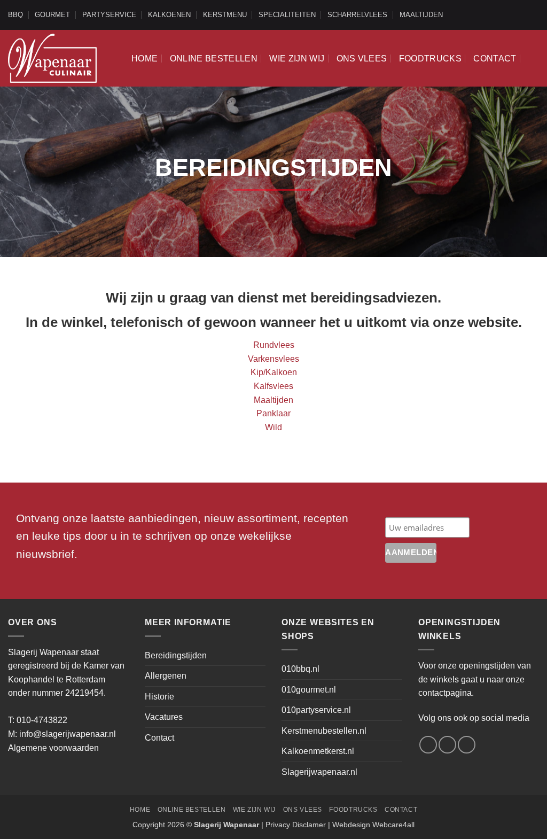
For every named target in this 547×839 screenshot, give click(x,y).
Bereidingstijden (176, 655)
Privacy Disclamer (295, 824)
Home (144, 58)
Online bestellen (213, 58)
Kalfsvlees (273, 386)
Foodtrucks (430, 58)
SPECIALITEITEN (287, 15)
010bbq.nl (300, 668)
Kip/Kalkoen (274, 372)
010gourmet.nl (309, 689)
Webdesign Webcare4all (373, 824)
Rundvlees (273, 344)
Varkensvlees (273, 358)
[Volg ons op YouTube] (533, 15)
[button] (533, 58)
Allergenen (165, 675)
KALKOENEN (169, 15)
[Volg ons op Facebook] (513, 15)
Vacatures (164, 716)
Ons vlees (362, 58)
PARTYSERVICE (109, 15)
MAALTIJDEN (421, 15)
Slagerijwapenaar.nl (319, 771)
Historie (159, 696)
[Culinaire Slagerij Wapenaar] (52, 58)
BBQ (15, 15)
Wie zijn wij (296, 58)
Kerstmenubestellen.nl (324, 730)
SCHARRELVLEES (357, 15)
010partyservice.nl (316, 709)
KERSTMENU (225, 15)
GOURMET (52, 15)
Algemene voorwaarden (53, 747)
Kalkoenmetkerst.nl (318, 751)
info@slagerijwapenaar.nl (67, 734)
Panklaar (273, 413)
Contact (494, 58)
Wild (273, 427)
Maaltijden (273, 400)
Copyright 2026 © (195, 824)
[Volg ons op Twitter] (523, 15)
